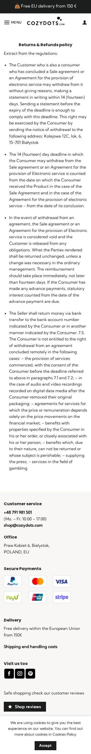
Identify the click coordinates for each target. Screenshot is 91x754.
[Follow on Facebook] (9, 674)
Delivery (12, 620)
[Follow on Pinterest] (30, 674)
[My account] (84, 22)
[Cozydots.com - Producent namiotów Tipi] (45, 22)
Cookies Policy (64, 734)
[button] (13, 22)
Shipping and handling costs (30, 646)
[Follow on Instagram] (20, 674)
